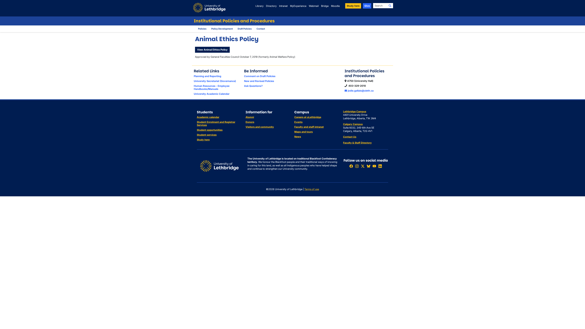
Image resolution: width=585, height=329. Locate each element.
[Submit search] (390, 5)
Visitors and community (260, 126)
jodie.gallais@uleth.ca (361, 90)
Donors (250, 122)
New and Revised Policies (259, 81)
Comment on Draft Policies (259, 76)
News (297, 136)
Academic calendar (208, 117)
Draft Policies (245, 28)
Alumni (250, 117)
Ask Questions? (253, 85)
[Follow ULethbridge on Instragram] (357, 166)
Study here (203, 139)
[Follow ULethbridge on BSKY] (368, 166)
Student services (207, 134)
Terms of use (311, 189)
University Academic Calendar (211, 93)
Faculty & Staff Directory (357, 142)
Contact (261, 28)
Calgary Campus (353, 124)
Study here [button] (353, 5)
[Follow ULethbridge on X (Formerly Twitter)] (362, 166)
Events (298, 122)
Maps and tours (303, 131)
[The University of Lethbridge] (219, 165)
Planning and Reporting (207, 76)
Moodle (335, 5)
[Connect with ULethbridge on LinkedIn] (380, 166)
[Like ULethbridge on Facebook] (351, 166)
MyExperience (298, 5)
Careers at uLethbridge (307, 117)
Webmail (314, 5)
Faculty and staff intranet (309, 126)
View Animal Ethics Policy (212, 49)
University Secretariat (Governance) (215, 81)
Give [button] (367, 5)
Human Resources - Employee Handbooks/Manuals (211, 87)
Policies (202, 28)
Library (259, 5)
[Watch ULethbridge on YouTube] (374, 166)
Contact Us (349, 136)
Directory (271, 5)
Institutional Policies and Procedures (234, 21)
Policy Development (222, 28)
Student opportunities (210, 129)
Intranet (283, 5)
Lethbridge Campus (354, 111)
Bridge (325, 5)
